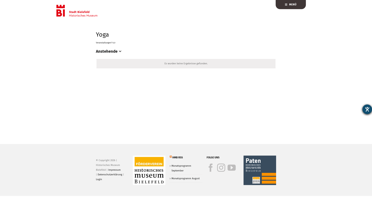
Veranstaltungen (103, 43)
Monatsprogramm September (181, 168)
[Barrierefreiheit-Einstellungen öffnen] (367, 109)
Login (99, 179)
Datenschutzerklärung (110, 174)
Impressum (114, 169)
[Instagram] (221, 168)
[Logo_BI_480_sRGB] (76, 6)
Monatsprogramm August (185, 178)
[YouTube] (232, 168)
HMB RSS (177, 157)
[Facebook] (211, 168)
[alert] (186, 63)
